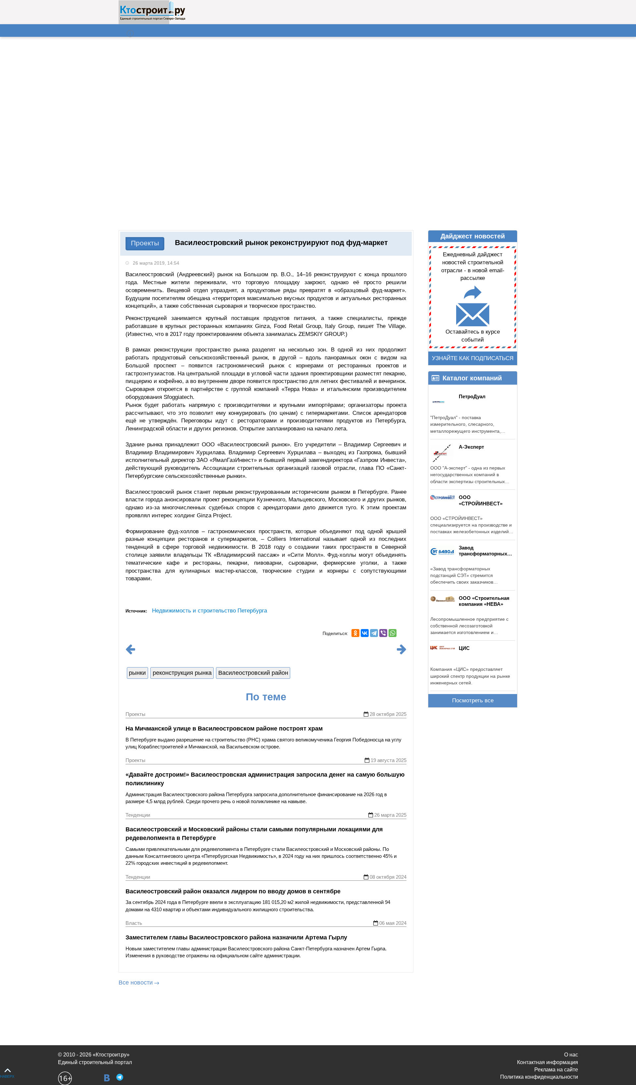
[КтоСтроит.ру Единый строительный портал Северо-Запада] (152, 19)
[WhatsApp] (393, 633)
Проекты (145, 243)
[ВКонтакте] (365, 633)
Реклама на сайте (556, 1069)
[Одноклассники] (355, 633)
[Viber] (383, 633)
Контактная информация (547, 1062)
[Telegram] (374, 633)
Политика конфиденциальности (539, 1077)
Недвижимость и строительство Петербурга (209, 610)
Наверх (7, 1076)
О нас (571, 1054)
